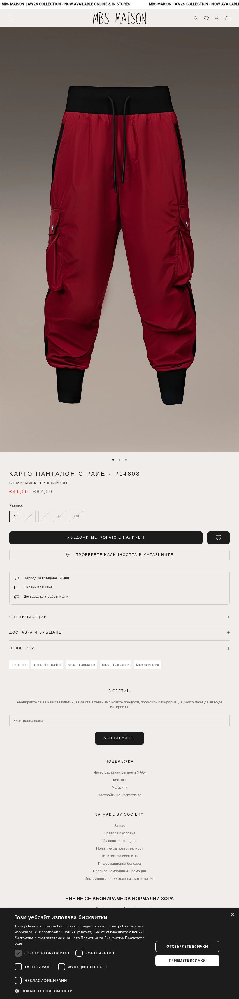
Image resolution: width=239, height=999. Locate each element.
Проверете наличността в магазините (124, 555)
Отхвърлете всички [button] (187, 946)
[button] (82, 991)
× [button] (232, 915)
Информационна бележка (119, 864)
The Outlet (19, 664)
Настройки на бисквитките (119, 795)
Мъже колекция (147, 664)
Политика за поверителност (119, 848)
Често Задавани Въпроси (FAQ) (120, 772)
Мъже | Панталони (81, 664)
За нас (119, 826)
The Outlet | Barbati (47, 664)
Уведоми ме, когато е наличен (105, 537)
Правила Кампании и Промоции (119, 871)
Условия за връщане (119, 841)
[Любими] (206, 18)
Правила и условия (120, 833)
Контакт (119, 780)
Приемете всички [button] (187, 960)
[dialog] (119, 953)
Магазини (120, 788)
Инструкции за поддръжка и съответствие (119, 879)
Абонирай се (119, 738)
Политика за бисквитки (119, 856)
